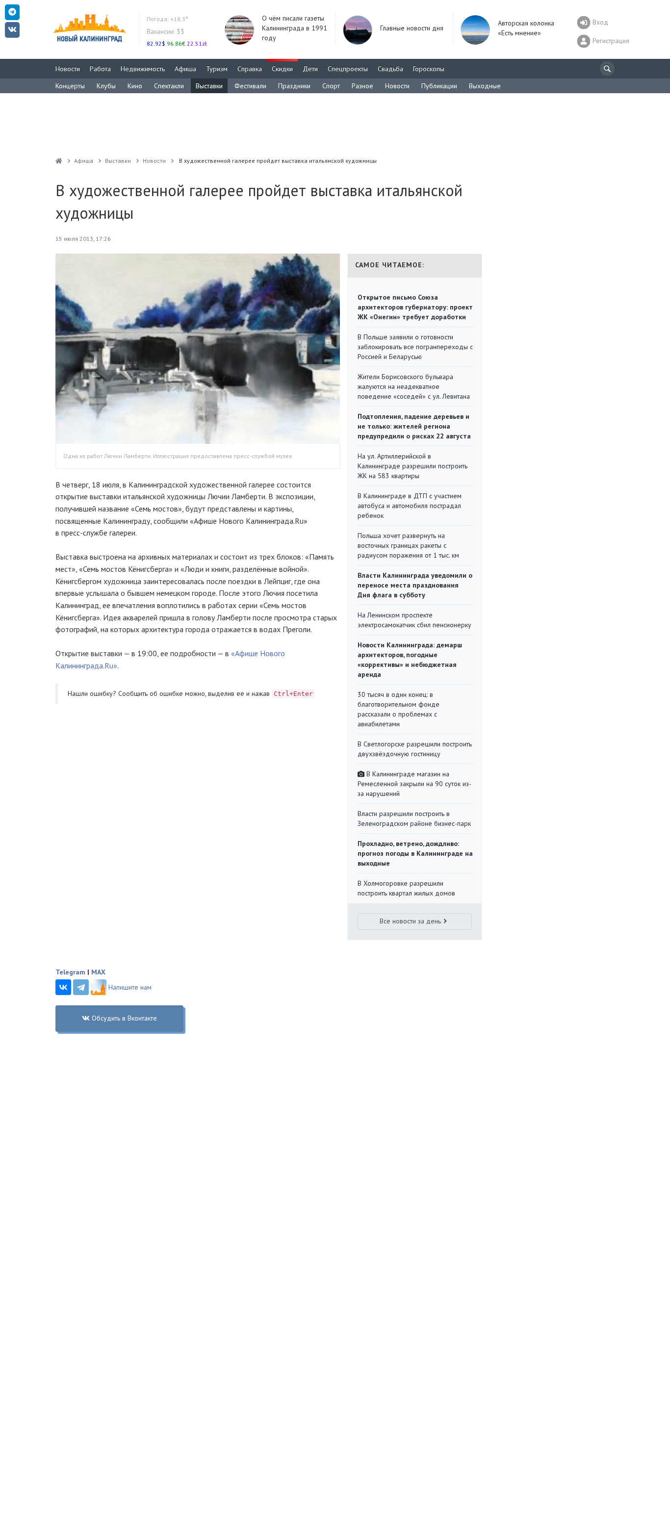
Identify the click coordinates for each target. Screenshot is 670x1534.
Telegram (70, 972)
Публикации (439, 85)
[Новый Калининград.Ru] (58, 160)
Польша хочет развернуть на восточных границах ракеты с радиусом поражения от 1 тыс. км (408, 545)
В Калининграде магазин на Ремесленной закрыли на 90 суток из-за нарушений (414, 783)
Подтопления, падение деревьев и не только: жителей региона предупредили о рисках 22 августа (414, 426)
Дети (310, 68)
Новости (67, 68)
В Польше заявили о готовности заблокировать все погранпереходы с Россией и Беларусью (415, 346)
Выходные (485, 85)
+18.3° (167, 19)
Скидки (282, 68)
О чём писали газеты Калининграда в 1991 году (294, 28)
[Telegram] (81, 987)
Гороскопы (428, 68)
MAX (98, 972)
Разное (362, 85)
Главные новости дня (411, 28)
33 (165, 31)
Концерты (70, 85)
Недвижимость (143, 68)
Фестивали (250, 85)
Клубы (106, 85)
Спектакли (169, 85)
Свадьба (390, 68)
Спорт (331, 85)
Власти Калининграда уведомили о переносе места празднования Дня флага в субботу (415, 585)
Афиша (185, 68)
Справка (249, 68)
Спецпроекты (348, 68)
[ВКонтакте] (63, 987)
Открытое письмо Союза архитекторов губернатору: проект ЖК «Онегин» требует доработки (415, 307)
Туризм (217, 68)
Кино (135, 85)
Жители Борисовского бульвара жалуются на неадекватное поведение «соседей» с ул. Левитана (414, 386)
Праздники (294, 85)
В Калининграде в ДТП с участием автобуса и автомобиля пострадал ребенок (410, 505)
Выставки (209, 85)
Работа (100, 68)
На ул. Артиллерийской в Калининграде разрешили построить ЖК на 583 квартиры (412, 466)
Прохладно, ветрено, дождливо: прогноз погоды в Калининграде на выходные (415, 853)
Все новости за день (410, 921)
